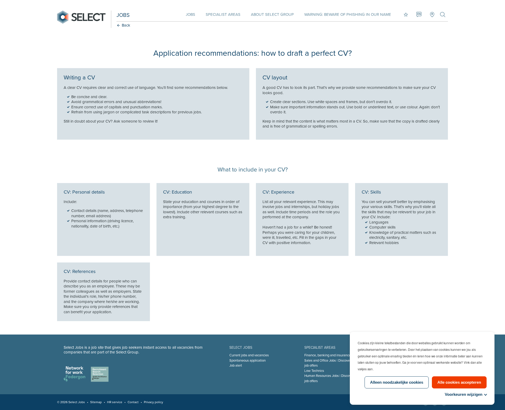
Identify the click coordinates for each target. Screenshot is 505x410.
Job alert (235, 365)
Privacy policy (153, 402)
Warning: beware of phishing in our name (347, 14)
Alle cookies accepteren (459, 382)
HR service (114, 402)
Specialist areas (223, 14)
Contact (133, 402)
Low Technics (314, 371)
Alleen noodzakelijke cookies (396, 382)
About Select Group (272, 14)
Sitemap (96, 402)
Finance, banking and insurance (327, 355)
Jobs (190, 14)
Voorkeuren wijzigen (463, 394)
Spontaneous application (247, 360)
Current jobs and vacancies (249, 355)
